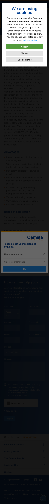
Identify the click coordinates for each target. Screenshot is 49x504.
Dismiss (24, 53)
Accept (24, 46)
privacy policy (30, 40)
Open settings (25, 59)
